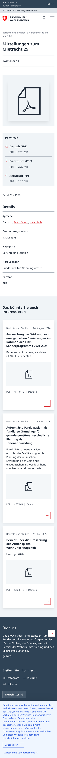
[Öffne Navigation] (52, 18)
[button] (51, 633)
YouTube (32, 678)
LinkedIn (12, 684)
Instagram (13, 678)
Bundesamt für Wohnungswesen (19, 18)
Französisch (21, 222)
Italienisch (36, 222)
